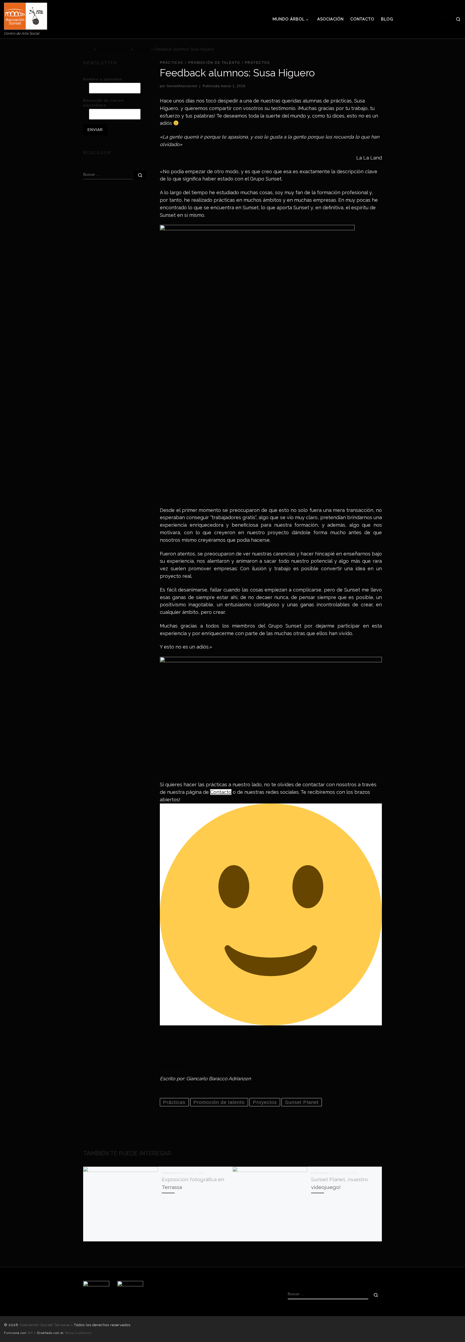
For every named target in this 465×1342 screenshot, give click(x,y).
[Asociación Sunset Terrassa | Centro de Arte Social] (25, 15)
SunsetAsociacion (182, 86)
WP (30, 1333)
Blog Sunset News (113, 49)
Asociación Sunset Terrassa (44, 1325)
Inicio (87, 49)
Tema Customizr (78, 1333)
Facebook (171, 1042)
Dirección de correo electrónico (103, 103)
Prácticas (142, 49)
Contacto (220, 792)
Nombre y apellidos (102, 79)
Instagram (171, 1065)
